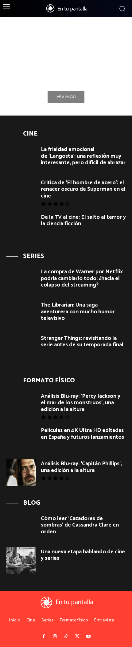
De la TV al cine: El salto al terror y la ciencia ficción (83, 221)
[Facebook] (43, 636)
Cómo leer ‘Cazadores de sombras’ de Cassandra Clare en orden (80, 525)
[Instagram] (54, 636)
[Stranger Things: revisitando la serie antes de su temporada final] (21, 347)
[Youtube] (88, 636)
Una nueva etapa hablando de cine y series (83, 555)
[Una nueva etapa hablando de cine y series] (21, 560)
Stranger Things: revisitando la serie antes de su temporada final (82, 342)
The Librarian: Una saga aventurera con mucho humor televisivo (78, 311)
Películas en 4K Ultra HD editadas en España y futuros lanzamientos (82, 434)
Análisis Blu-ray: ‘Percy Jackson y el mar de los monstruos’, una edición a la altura (80, 403)
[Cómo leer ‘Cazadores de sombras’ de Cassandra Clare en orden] (21, 527)
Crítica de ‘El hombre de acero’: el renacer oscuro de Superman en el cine (83, 189)
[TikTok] (66, 636)
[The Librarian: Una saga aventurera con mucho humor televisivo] (21, 314)
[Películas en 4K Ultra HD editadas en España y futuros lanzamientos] (21, 439)
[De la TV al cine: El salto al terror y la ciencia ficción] (21, 226)
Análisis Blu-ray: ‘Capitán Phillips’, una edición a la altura (81, 467)
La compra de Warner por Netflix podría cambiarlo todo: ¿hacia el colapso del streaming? (82, 278)
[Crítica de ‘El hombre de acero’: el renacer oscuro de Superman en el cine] (21, 191)
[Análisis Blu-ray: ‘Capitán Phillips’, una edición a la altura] (21, 472)
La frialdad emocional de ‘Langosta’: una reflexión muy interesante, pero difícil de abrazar (83, 156)
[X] (77, 636)
